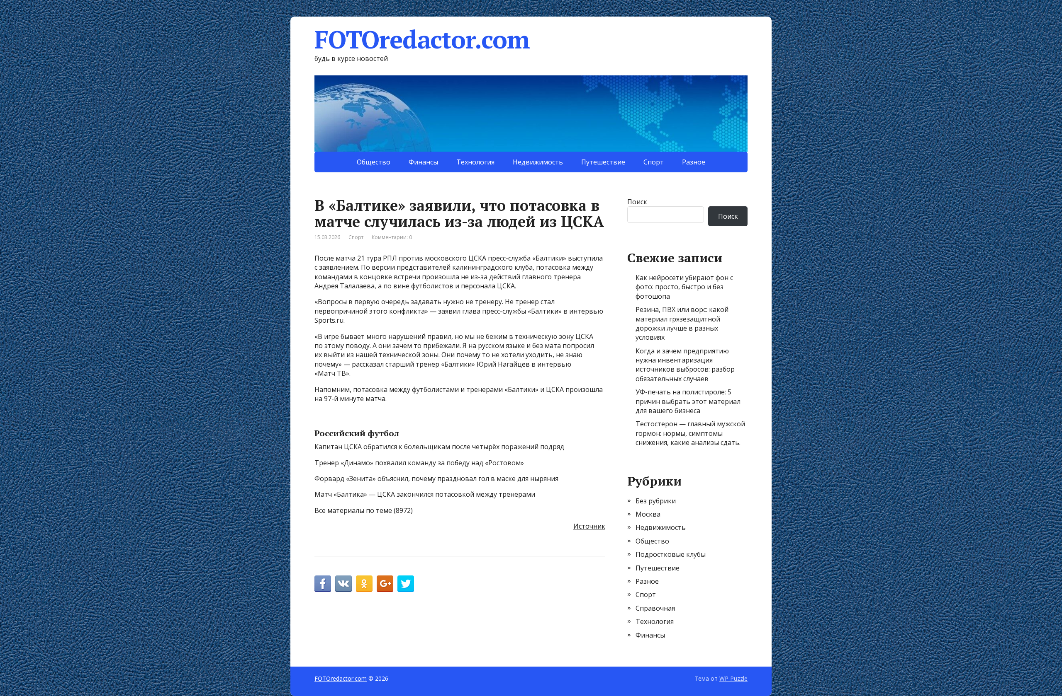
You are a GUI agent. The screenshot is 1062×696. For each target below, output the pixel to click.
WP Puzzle (733, 678)
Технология (475, 162)
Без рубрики (656, 500)
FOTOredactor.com (422, 39)
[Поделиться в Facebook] (322, 583)
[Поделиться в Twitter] (405, 583)
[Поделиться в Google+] (385, 583)
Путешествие (603, 162)
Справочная (655, 608)
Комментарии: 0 (392, 237)
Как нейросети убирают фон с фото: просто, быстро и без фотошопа (684, 287)
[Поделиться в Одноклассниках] (364, 583)
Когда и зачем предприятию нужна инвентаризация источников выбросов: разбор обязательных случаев (685, 364)
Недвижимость (538, 162)
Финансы (423, 162)
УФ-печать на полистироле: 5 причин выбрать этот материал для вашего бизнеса (688, 401)
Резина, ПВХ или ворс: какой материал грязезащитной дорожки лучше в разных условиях (682, 323)
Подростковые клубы (671, 554)
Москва (648, 514)
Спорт (653, 162)
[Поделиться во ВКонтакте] (343, 583)
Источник (589, 526)
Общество (373, 162)
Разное (693, 162)
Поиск (637, 201)
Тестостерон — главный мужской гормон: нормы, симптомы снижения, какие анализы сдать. (690, 433)
